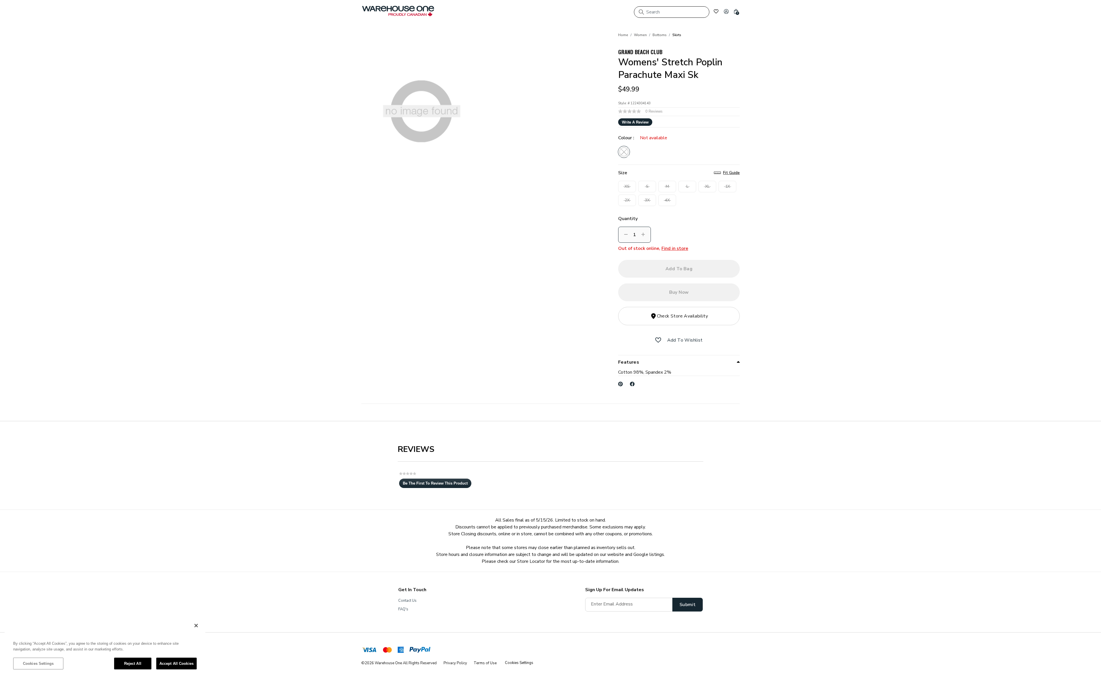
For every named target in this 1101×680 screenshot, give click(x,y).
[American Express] (400, 650)
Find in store (674, 248)
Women (640, 35)
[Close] (196, 625)
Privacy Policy (455, 663)
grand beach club (640, 52)
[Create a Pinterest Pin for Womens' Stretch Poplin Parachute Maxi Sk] (620, 384)
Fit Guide (731, 172)
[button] (726, 11)
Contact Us (407, 600)
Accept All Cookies (176, 663)
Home (623, 35)
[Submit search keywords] (641, 12)
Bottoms (660, 35)
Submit (688, 604)
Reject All (132, 663)
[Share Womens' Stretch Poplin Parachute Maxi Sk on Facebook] (632, 384)
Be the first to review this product (437, 484)
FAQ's (403, 609)
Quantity (628, 218)
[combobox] (671, 12)
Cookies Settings (38, 663)
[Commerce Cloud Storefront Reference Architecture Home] (398, 11)
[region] (105, 647)
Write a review (635, 122)
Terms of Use (485, 663)
